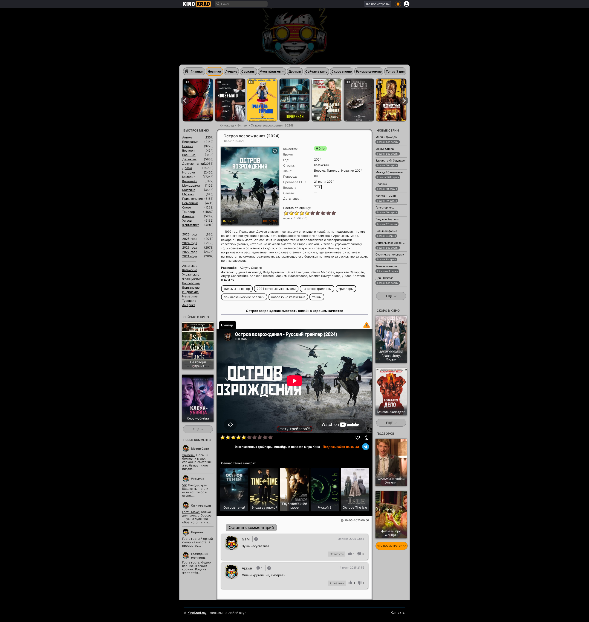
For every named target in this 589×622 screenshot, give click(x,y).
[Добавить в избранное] (358, 437)
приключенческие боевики (244, 297)
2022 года (189, 252)
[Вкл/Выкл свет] (366, 437)
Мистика (188, 190)
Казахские (189, 270)
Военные (189, 155)
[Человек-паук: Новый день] (198, 100)
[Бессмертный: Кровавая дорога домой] (391, 100)
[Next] (404, 101)
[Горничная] (294, 100)
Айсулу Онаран (251, 268)
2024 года (189, 243)
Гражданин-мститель (200, 555)
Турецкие (189, 300)
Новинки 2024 (351, 170)
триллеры (345, 288)
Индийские (190, 292)
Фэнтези (188, 216)
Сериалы (248, 71)
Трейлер (227, 325)
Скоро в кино (342, 71)
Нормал (197, 532)
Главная (197, 71)
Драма (187, 168)
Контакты (398, 612)
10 (333, 213)
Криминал (189, 181)
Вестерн (188, 150)
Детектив (189, 159)
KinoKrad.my (197, 613)
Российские (191, 283)
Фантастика (190, 225)
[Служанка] (230, 100)
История (188, 172)
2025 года (189, 239)
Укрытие (197, 479)
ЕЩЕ (196, 429)
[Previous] (185, 101)
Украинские (190, 274)
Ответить (337, 554)
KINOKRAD (197, 4)
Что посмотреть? (377, 4)
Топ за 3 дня (395, 71)
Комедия (188, 177)
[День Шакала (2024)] (381, 289)
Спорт (186, 207)
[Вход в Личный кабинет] (407, 3)
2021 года (189, 256)
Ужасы (187, 220)
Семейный (190, 203)
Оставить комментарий (251, 527)
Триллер (333, 170)
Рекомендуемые (369, 71)
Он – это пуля (201, 505)
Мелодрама (191, 185)
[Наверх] (421, 612)
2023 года (189, 247)
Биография (190, 142)
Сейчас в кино (316, 71)
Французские (192, 279)
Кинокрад (227, 125)
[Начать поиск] (218, 4)
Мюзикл (188, 194)
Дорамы (295, 71)
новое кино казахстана (288, 297)
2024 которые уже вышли (276, 288)
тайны (316, 297)
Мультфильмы (271, 71)
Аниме (187, 137)
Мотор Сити (200, 448)
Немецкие (190, 296)
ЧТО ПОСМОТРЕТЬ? (389, 545)
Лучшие (231, 71)
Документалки (193, 163)
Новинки (214, 71)
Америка (188, 305)
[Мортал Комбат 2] (359, 100)
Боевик (319, 170)
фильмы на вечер (237, 288)
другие (229, 279)
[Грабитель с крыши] (262, 100)
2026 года (189, 234)
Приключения (192, 198)
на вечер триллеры (317, 288)
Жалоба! (366, 325)
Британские (191, 287)
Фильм (242, 125)
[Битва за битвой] (327, 100)
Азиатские (189, 265)
